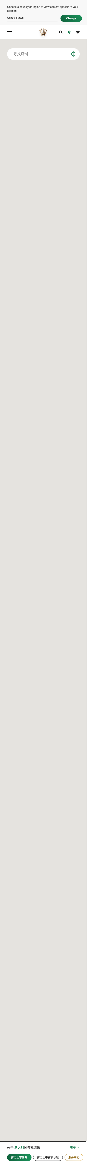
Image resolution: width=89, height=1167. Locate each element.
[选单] (10, 32)
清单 (73, 1147)
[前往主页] (43, 32)
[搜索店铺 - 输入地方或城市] (65, 54)
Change (71, 18)
